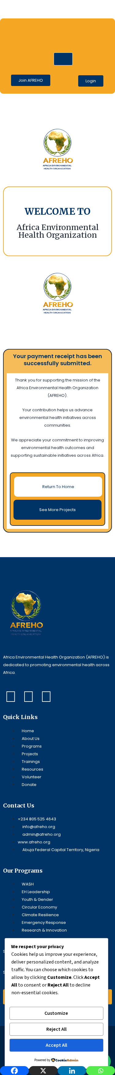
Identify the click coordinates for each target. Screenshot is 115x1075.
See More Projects (57, 510)
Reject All (56, 1029)
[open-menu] (63, 59)
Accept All (56, 1045)
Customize (56, 1013)
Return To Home (58, 487)
